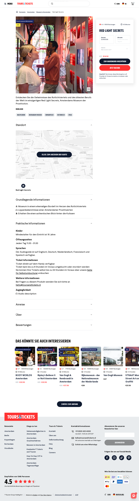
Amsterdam (9, 431)
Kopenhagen (9, 440)
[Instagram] (114, 457)
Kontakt (52, 431)
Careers (52, 452)
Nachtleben (21, 115)
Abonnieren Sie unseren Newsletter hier (115, 427)
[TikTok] (121, 457)
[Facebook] (107, 457)
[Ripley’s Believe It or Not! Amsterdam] (47, 365)
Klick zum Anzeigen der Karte (54, 154)
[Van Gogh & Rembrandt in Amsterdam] (69, 367)
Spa (70, 115)
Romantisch (49, 115)
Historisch (61, 115)
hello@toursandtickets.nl (28, 284)
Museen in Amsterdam (36, 445)
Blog (51, 448)
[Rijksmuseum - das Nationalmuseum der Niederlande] (91, 367)
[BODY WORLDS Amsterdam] (25, 365)
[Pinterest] (128, 457)
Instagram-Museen (35, 115)
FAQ (51, 444)
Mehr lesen (19, 109)
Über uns (52, 435)
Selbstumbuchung (56, 440)
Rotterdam (8, 444)
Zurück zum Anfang (69, 404)
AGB (76, 495)
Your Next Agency (45, 495)
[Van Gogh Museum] (113, 363)
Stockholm (8, 448)
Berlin (6, 435)
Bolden (35, 495)
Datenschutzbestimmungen (63, 495)
